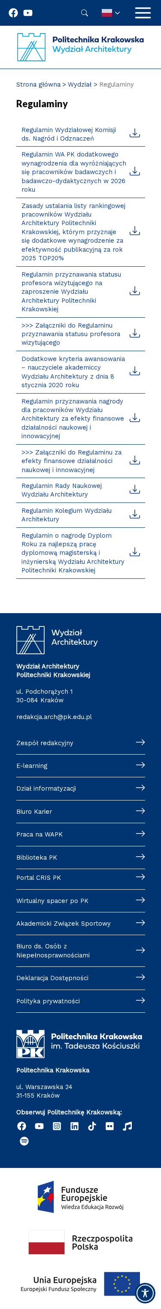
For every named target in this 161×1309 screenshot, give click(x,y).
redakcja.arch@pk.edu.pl (54, 717)
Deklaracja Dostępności (52, 978)
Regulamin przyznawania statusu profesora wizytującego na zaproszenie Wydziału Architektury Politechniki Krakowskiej (71, 292)
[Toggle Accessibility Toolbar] (145, 1293)
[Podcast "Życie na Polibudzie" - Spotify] (24, 1141)
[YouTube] (39, 1126)
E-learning (31, 766)
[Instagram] (57, 1126)
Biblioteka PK (36, 857)
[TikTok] (92, 1126)
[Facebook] (13, 13)
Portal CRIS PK (38, 878)
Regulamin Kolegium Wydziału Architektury (66, 515)
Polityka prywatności (48, 1001)
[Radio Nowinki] (127, 1126)
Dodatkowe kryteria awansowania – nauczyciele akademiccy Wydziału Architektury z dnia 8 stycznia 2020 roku (73, 372)
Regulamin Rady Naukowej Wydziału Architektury (61, 490)
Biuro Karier (34, 811)
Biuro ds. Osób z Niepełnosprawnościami (53, 950)
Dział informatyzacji (46, 788)
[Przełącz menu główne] (143, 12)
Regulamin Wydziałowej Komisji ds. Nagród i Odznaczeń (68, 134)
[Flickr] (109, 1126)
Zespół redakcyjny (44, 743)
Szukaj (84, 12)
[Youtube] (28, 13)
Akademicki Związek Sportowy (63, 923)
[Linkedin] (74, 1126)
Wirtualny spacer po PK (52, 901)
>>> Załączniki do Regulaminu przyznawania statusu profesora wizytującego (70, 334)
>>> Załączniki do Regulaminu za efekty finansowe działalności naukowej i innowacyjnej (71, 461)
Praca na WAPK (39, 834)
